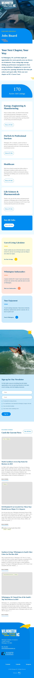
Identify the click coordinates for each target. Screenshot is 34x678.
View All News (27, 431)
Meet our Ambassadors (10, 288)
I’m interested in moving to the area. (10, 401)
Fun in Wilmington (9, 317)
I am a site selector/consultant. (8, 406)
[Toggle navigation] (31, 2)
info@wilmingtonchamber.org (8, 648)
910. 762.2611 (5, 646)
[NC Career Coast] (8, 4)
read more (5, 479)
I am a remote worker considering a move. (11, 408)
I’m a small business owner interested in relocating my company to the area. (17, 403)
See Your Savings (8, 259)
